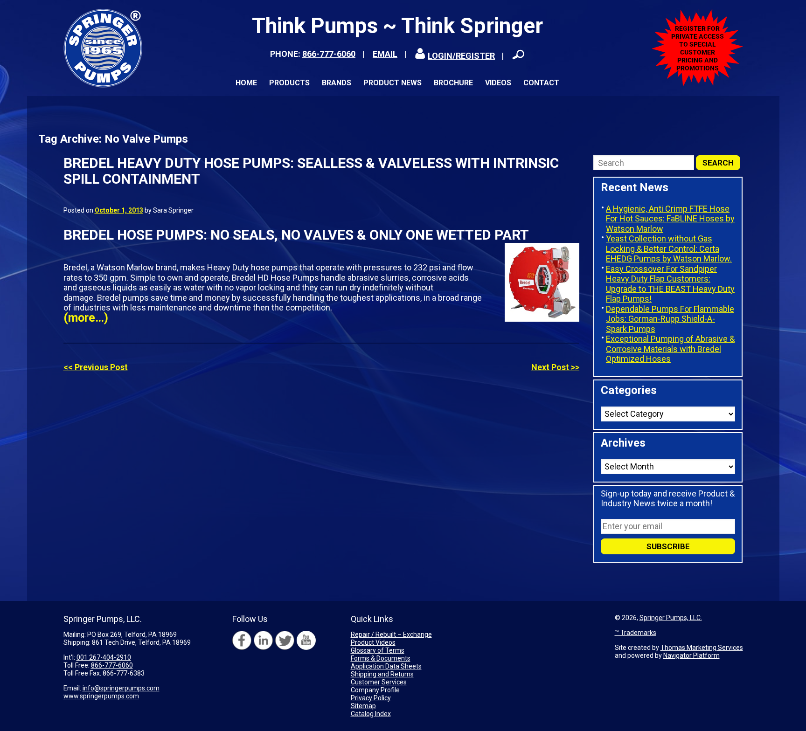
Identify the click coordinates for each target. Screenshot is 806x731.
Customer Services (379, 682)
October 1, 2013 (119, 210)
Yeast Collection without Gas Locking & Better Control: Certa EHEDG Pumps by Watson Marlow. (669, 248)
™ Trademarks (635, 632)
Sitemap (363, 706)
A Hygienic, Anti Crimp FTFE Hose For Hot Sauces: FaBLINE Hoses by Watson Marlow (670, 219)
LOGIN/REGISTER (461, 56)
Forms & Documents (380, 658)
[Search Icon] (518, 54)
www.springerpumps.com (101, 696)
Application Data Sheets (386, 666)
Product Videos (373, 642)
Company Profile (375, 690)
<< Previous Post (95, 367)
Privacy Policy (371, 698)
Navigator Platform (691, 655)
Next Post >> (555, 367)
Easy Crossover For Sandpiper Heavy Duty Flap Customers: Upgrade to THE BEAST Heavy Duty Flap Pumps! (670, 284)
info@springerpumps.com (121, 688)
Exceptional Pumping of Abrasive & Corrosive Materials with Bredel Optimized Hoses (670, 349)
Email (385, 54)
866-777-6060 (328, 54)
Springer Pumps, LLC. (670, 617)
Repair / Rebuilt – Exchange (391, 634)
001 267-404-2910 (103, 657)
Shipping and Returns (382, 674)
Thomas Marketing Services (701, 647)
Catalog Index (371, 713)
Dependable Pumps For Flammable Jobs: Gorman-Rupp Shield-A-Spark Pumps (670, 319)
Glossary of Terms (377, 650)
